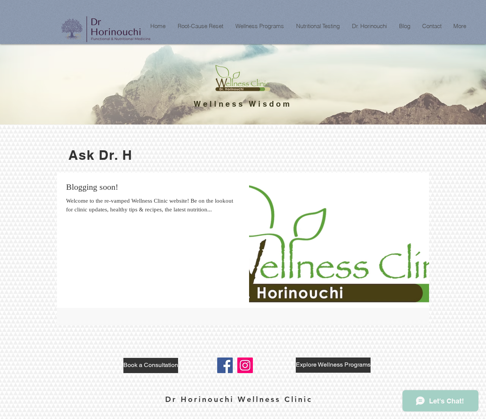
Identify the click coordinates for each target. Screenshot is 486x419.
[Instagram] (245, 365)
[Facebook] (225, 365)
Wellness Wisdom (243, 104)
